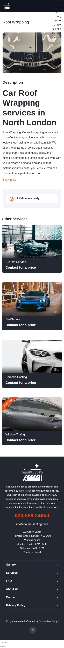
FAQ (59, 16)
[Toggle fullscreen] (4, 642)
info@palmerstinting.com (56, 32)
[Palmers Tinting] (7, 6)
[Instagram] (32, 630)
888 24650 (32, 515)
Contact (57, 12)
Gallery (11, 564)
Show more (9, 179)
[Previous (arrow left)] (1, 646)
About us (56, 8)
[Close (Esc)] (1, 642)
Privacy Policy (15, 605)
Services (12, 572)
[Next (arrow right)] (4, 646)
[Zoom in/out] (6, 642)
